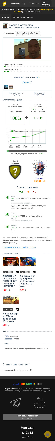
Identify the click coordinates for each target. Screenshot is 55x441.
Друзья (26, 82)
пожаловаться (26, 203)
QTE (43, 2)
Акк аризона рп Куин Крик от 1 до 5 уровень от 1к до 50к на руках (27, 281)
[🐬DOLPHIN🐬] (6, 87)
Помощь (34, 4)
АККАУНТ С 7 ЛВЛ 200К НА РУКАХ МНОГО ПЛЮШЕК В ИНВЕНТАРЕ (10, 281)
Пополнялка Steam (23, 17)
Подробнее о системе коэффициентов (19, 247)
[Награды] (37, 33)
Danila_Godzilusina (21, 25)
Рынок (5, 17)
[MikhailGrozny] (11, 87)
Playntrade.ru (10, 389)
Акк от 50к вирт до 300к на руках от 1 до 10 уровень (10, 317)
